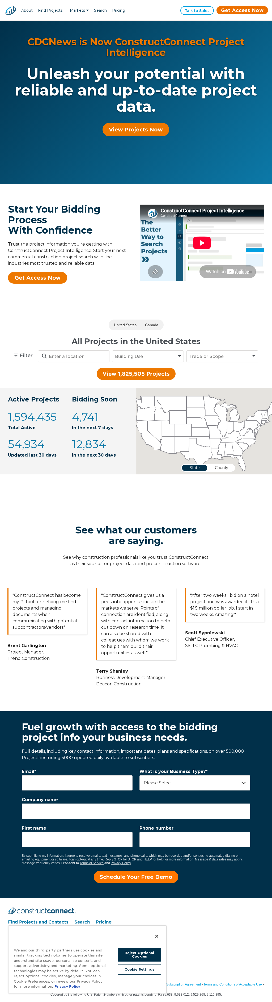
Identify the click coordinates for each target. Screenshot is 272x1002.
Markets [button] (77, 10)
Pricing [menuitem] (104, 922)
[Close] (157, 936)
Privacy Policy (121, 863)
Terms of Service (92, 863)
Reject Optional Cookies (139, 954)
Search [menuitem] (82, 922)
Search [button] (100, 10)
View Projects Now (136, 129)
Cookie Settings (139, 969)
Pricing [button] (118, 10)
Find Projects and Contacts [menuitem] (38, 922)
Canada (151, 325)
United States (125, 325)
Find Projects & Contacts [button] (50, 11)
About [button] (27, 10)
